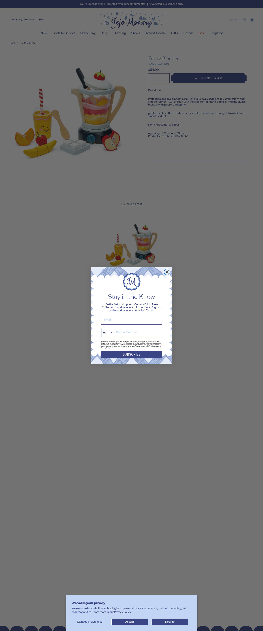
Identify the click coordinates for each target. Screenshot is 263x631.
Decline (169, 621)
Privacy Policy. (123, 612)
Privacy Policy (105, 348)
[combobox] (107, 332)
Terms (114, 348)
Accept (129, 621)
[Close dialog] (167, 272)
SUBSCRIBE (131, 354)
